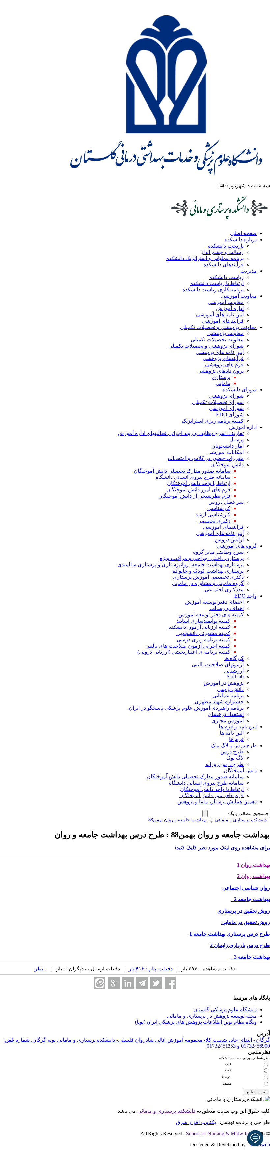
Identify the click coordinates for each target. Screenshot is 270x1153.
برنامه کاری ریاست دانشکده (213, 289)
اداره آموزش (230, 308)
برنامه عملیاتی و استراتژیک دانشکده (205, 258)
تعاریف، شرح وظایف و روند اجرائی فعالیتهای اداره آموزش (181, 433)
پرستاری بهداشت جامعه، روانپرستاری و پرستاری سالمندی (180, 564)
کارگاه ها (234, 658)
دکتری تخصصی (213, 521)
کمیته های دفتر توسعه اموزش (211, 614)
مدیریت (248, 271)
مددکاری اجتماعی (224, 589)
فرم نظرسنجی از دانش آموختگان (194, 496)
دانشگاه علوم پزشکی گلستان (225, 1009)
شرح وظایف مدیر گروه (218, 552)
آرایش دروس (229, 539)
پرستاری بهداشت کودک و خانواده (208, 571)
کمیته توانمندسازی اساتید (203, 621)
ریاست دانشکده (226, 277)
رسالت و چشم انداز (222, 252)
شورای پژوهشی (226, 396)
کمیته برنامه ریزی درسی (203, 639)
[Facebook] (170, 983)
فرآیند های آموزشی (223, 321)
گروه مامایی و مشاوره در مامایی (208, 583)
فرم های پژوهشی (224, 364)
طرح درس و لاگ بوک (234, 745)
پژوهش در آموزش (224, 683)
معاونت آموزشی (239, 296)
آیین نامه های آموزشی (220, 314)
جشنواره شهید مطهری (219, 701)
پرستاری (221, 377)
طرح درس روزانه (224, 764)
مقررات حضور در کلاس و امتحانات (206, 458)
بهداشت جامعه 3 (250, 957)
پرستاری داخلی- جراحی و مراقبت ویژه (202, 558)
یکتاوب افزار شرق (196, 1122)
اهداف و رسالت (226, 608)
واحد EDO (245, 596)
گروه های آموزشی (237, 546)
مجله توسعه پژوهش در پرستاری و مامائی (212, 1015)
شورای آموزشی (226, 408)
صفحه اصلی (243, 233)
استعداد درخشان (226, 714)
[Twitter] (156, 983)
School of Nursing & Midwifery (219, 1133)
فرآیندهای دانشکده (223, 264)
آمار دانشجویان (227, 446)
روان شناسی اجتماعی (246, 888)
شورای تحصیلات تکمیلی (218, 402)
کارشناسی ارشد (212, 514)
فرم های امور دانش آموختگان (198, 489)
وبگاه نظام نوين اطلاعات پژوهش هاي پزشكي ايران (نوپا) (196, 1022)
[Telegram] (142, 983)
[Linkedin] (128, 983)
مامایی (223, 383)
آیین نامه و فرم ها (238, 726)
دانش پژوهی (230, 689)
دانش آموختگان (227, 464)
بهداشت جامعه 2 (250, 899)
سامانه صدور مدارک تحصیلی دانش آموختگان (182, 471)
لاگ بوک (235, 758)
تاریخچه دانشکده (226, 246)
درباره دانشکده (241, 239)
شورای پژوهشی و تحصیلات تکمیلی (206, 346)
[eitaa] (99, 983)
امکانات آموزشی (225, 452)
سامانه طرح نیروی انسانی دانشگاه (193, 477)
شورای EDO (230, 414)
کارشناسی (218, 508)
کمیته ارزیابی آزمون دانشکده (199, 627)
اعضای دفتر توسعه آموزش (214, 602)
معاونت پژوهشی (225, 333)
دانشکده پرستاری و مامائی (166, 1111)
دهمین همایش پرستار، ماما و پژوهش (217, 801)
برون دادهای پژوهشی (220, 371)
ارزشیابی (234, 671)
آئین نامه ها (232, 733)
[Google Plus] (114, 983)
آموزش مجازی (227, 720)
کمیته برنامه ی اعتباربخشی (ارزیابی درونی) (183, 652)
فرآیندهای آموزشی (223, 527)
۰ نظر (41, 968)
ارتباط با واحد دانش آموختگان (198, 483)
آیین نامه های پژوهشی (220, 352)
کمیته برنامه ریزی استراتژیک (213, 421)
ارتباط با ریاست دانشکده (217, 283)
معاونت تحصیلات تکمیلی (217, 339)
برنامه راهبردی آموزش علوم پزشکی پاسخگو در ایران (186, 708)
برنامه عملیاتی (228, 695)
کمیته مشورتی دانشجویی (203, 633)
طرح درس (232, 751)
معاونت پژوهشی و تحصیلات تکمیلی (218, 327)
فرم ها (236, 739)
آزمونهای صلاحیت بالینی (218, 664)
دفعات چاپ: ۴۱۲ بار (151, 968)
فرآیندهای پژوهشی (223, 358)
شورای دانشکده (240, 389)
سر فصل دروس (226, 502)
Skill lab (235, 676)
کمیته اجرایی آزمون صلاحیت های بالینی (187, 646)
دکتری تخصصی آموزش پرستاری (208, 577)
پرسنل (237, 439)
